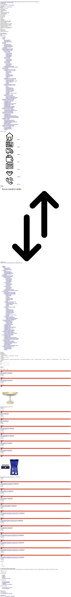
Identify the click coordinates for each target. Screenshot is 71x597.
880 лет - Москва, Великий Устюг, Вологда (11, 124)
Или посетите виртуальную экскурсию (32, 1)
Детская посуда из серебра (8, 111)
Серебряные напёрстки (8, 122)
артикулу (5, 262)
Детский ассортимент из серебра (8, 107)
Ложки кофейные (9, 55)
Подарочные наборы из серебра (8, 48)
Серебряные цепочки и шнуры (9, 106)
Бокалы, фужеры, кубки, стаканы (11, 80)
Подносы (7, 308)
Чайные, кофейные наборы (10, 96)
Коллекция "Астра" (7, 44)
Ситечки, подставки (9, 74)
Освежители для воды (9, 89)
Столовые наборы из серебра (9, 66)
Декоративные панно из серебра (9, 341)
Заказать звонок (3, 35)
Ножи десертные (9, 64)
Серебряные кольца (7, 101)
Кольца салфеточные (9, 87)
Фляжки (7, 83)
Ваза (1, 414)
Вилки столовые (9, 59)
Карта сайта (13, 596)
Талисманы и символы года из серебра (10, 121)
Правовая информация (6, 582)
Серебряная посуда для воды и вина (10, 78)
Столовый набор (3, 528)
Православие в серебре (8, 41)
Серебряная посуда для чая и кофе (9, 69)
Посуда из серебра (6, 67)
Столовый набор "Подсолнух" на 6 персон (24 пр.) (8, 535)
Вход (5, 33)
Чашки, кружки (8, 71)
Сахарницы (8, 297)
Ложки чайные (8, 54)
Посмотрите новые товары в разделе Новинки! (18, 1)
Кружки (7, 82)
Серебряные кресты (7, 335)
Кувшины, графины (9, 81)
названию (2, 262)
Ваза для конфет (3, 373)
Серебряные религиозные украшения (10, 115)
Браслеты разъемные (9, 321)
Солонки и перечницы (10, 88)
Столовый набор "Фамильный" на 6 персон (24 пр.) (9, 557)
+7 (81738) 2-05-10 (3, 593)
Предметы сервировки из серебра (9, 84)
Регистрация (2, 33)
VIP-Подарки (5, 47)
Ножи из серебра (7, 61)
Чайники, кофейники (9, 75)
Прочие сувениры (7, 123)
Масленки (8, 92)
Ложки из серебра (7, 51)
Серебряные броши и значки (9, 104)
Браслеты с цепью (9, 322)
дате (21, 262)
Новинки (4, 37)
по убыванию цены (17, 262)
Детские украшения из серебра (9, 109)
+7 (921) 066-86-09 (3, 10)
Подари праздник (7, 40)
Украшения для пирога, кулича (11, 314)
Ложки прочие (8, 56)
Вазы (7, 86)
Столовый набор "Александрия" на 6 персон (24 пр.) (9, 513)
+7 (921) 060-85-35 (11, 5)
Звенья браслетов (9, 323)
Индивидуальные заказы (6, 578)
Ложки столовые (9, 278)
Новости (3, 577)
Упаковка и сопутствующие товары (8, 125)
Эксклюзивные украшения (8, 100)
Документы (4, 583)
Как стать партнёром (5, 588)
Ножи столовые (8, 63)
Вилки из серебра (7, 57)
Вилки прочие (8, 60)
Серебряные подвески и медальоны (10, 103)
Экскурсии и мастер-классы (3, 6)
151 (3, 565)
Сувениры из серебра (6, 118)
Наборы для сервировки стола (11, 98)
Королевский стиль (7, 267)
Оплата (3, 575)
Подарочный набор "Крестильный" (6, 484)
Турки (7, 77)
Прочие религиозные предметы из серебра (11, 117)
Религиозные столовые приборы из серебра (11, 116)
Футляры (5, 129)
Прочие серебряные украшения (9, 330)
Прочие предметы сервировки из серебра (11, 290)
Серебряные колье (7, 105)
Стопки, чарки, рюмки (10, 302)
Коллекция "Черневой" (8, 45)
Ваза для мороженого (4, 436)
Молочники (8, 76)
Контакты (4, 576)
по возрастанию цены (10, 262)
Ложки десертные (9, 279)
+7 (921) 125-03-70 (9, 6)
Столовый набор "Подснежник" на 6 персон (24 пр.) (9, 550)
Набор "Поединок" (3, 491)
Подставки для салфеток (10, 90)
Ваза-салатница (3, 443)
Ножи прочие (8, 65)
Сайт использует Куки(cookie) (5, 1)
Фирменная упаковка (7, 128)
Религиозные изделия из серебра (8, 112)
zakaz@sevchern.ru (10, 593)
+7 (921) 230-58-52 (3, 13)
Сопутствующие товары (8, 127)
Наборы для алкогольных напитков (12, 97)
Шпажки (7, 315)
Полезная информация (6, 581)
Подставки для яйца (9, 91)
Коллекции (4, 42)
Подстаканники (8, 72)
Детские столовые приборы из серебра (10, 110)
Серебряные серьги (7, 102)
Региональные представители (7, 587)
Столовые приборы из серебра (8, 49)
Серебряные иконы (7, 114)
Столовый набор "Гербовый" (5, 506)
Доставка (3, 574)
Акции (4, 38)
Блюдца (7, 296)
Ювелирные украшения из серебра (8, 99)
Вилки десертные (9, 284)
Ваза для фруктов (3, 406)
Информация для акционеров (7, 584)
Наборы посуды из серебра (8, 94)
